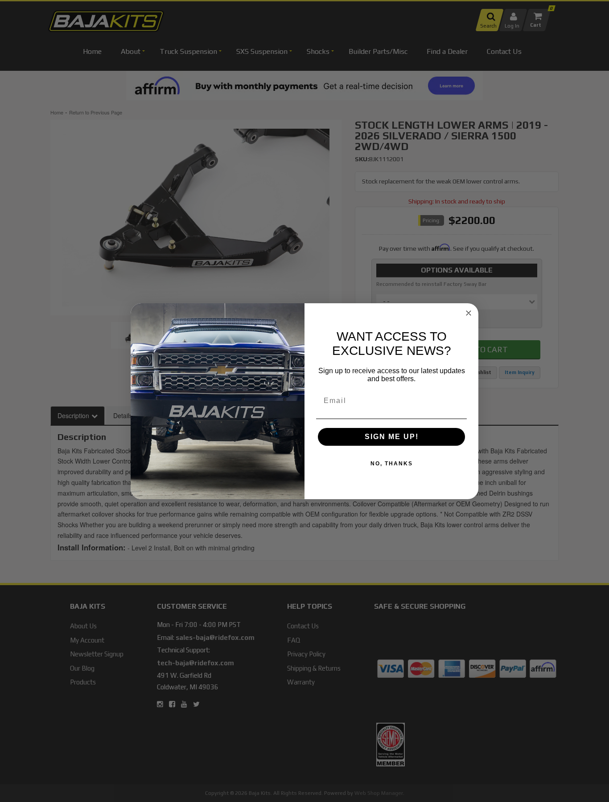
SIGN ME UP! (392, 436)
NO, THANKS (391, 463)
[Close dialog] (468, 313)
